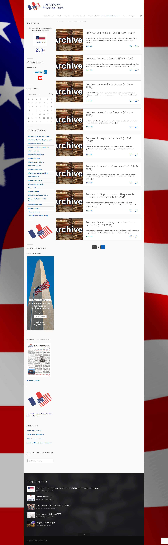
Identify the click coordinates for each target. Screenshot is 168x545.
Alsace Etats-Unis (34, 212)
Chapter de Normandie (36, 184)
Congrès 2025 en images (45, 523)
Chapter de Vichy (34, 208)
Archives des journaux (33, 380)
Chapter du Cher (33, 151)
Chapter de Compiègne (36, 154)
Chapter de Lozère (34, 165)
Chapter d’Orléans (34, 188)
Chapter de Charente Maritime (38, 147)
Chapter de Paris (33, 191)
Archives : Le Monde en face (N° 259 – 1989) (110, 32)
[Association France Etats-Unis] (45, 5)
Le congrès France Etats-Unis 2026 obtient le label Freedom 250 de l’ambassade (67, 488)
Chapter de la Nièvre (35, 180)
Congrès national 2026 (44, 497)
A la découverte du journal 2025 (48, 514)
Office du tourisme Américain (35, 439)
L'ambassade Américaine (34, 430)
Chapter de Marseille (35, 169)
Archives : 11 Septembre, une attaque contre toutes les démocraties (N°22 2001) (111, 196)
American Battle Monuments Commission (39, 443)
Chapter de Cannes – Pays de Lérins (40, 140)
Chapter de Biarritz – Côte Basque (39, 136)
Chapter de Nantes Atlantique (38, 173)
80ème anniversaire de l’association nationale (53, 505)
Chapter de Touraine (35, 204)
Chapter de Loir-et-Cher (36, 162)
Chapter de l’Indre (34, 158)
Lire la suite (89, 46)
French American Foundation (35, 435)
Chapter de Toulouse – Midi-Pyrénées (37, 200)
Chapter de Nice (33, 177)
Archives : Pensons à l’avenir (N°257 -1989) (109, 58)
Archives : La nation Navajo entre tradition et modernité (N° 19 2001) (110, 224)
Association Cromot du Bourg (38, 215)
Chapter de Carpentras (35, 143)
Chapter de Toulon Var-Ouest (38, 195)
